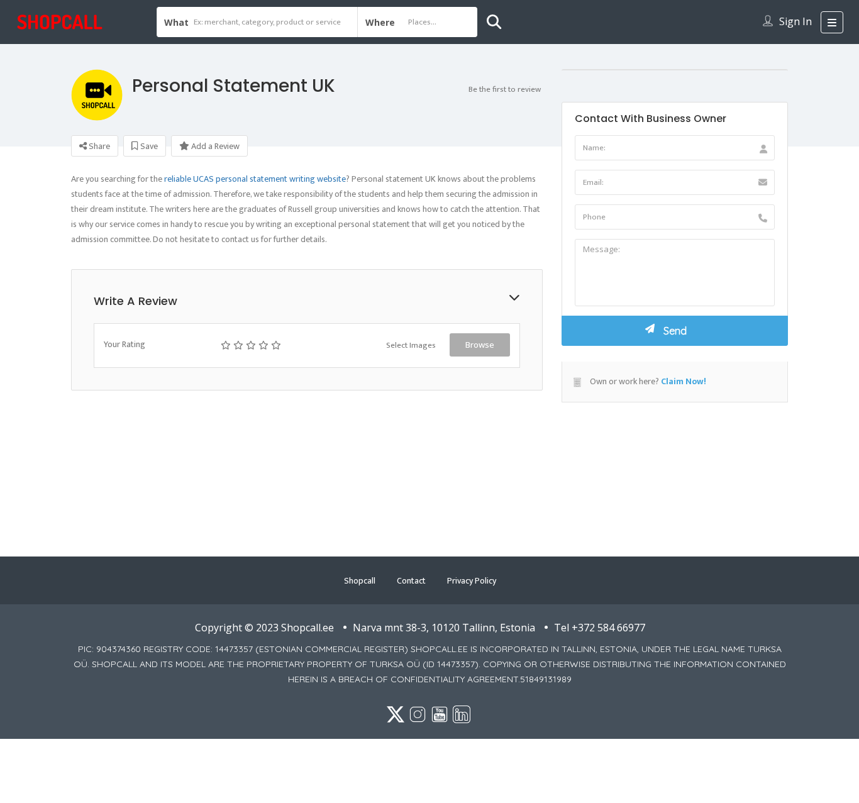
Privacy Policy (471, 580)
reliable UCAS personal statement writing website (255, 179)
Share (98, 146)
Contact (411, 580)
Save (148, 146)
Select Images (411, 345)
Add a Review (214, 146)
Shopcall (359, 580)
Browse (479, 344)
